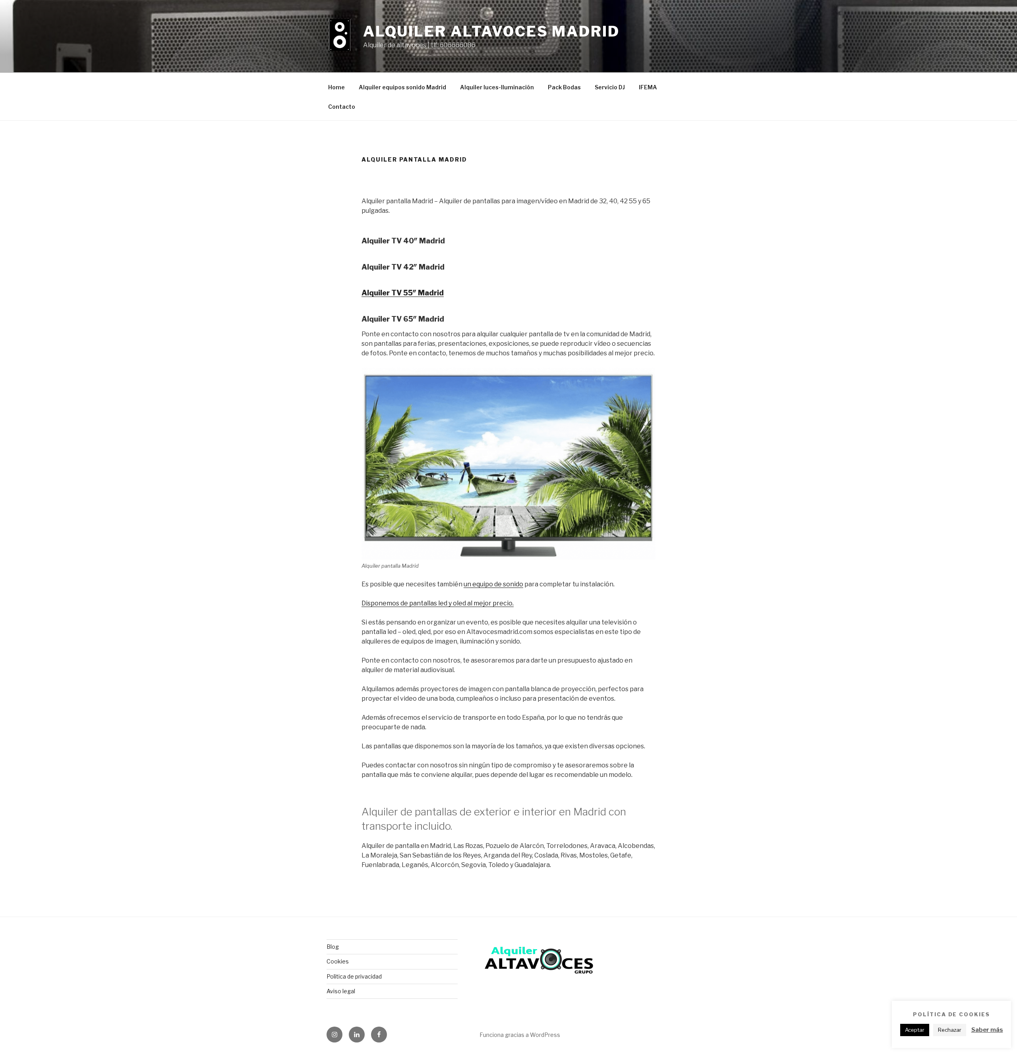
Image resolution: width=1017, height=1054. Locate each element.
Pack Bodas (564, 87)
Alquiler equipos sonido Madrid (402, 87)
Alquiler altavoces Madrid (491, 31)
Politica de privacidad (354, 976)
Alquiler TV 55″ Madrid (403, 293)
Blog (333, 946)
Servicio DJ (610, 87)
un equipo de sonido (493, 584)
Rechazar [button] (949, 1030)
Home (336, 87)
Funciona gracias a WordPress (519, 1034)
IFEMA (648, 87)
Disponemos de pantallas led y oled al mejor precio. (438, 603)
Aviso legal (341, 991)
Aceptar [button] (914, 1030)
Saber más (987, 1029)
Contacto (341, 106)
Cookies (338, 961)
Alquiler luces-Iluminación (497, 87)
